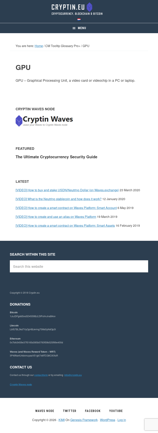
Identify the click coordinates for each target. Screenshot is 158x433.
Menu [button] (82, 28)
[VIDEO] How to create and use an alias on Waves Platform (56, 216)
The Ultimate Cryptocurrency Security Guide (56, 156)
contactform (41, 375)
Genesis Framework (84, 420)
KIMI (62, 420)
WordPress (107, 420)
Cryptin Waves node (21, 384)
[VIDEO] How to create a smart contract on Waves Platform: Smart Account (66, 208)
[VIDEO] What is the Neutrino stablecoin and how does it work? (59, 199)
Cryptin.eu (79, 8)
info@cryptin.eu (73, 375)
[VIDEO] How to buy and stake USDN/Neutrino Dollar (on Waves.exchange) (67, 190)
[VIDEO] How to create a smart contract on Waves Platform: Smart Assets (65, 225)
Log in (122, 420)
